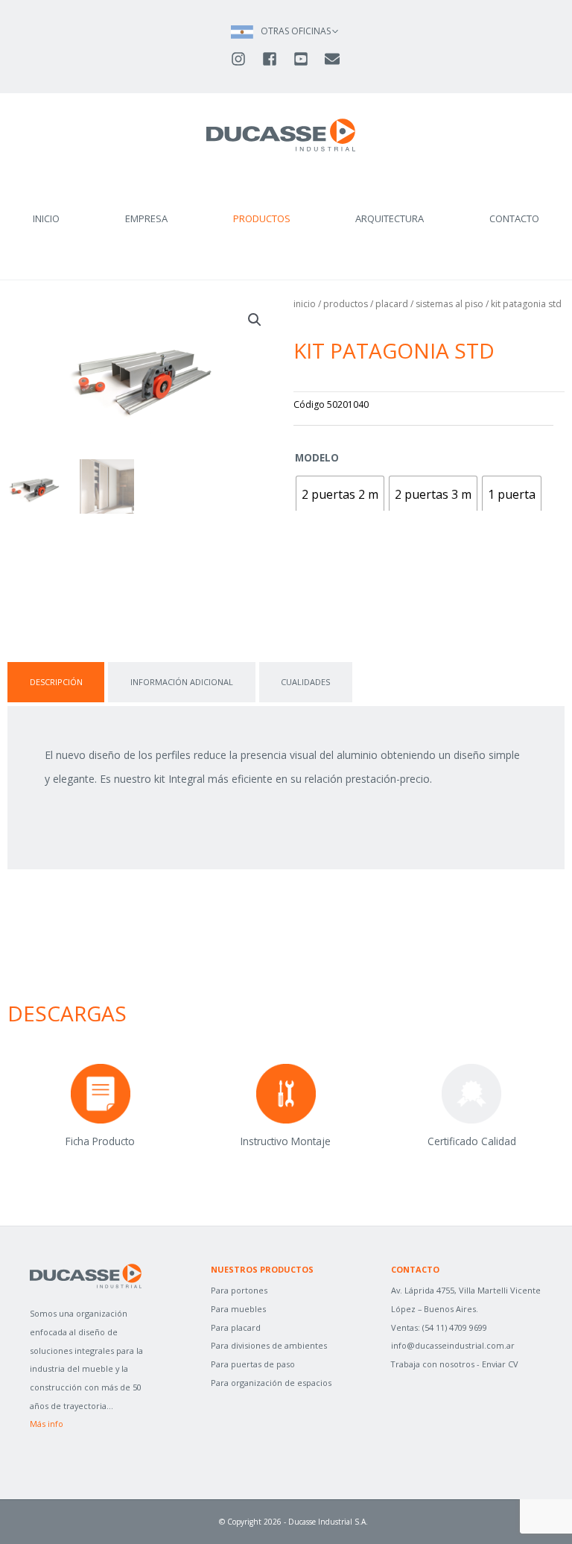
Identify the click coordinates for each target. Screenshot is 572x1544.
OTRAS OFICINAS (296, 31)
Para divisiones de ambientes (269, 1345)
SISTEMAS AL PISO (449, 303)
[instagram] (245, 58)
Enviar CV (500, 1364)
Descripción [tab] (56, 681)
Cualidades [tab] (305, 681)
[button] (254, 319)
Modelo (317, 457)
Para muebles (238, 1308)
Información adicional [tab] (181, 681)
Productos (345, 303)
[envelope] (333, 58)
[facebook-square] (276, 58)
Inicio (304, 303)
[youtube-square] (307, 58)
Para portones (239, 1290)
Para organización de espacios (271, 1382)
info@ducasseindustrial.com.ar (453, 1345)
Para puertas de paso (253, 1364)
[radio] (340, 495)
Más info (46, 1423)
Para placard (236, 1327)
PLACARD (391, 303)
